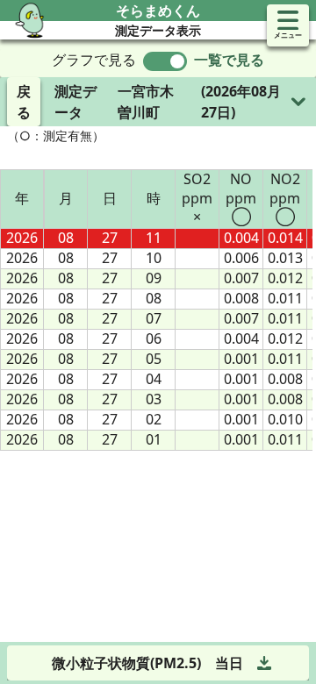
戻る (24, 102)
